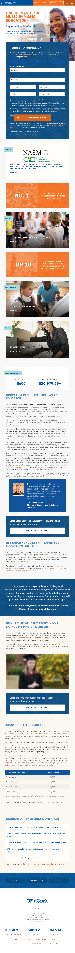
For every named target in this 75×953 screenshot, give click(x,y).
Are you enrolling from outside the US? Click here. (24, 134)
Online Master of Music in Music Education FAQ (44, 864)
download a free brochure (30, 55)
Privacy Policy (42, 921)
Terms (55, 105)
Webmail (55, 939)
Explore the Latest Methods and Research (30, 237)
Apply (14, 880)
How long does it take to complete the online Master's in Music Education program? (36, 835)
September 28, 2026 (55, 3)
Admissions (13, 939)
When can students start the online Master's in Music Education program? (36, 842)
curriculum (12, 420)
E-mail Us (37, 934)
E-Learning (55, 944)
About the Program (13, 934)
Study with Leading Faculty (23, 306)
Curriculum (13, 944)
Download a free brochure (37, 530)
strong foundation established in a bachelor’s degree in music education (40, 756)
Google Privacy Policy (45, 923)
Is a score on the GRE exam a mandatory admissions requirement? (33, 827)
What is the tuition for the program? (21, 858)
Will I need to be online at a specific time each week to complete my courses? (33, 850)
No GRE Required (17, 347)
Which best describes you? (20, 66)
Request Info (37, 880)
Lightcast (13, 796)
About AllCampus (53, 125)
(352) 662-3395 (39, 918)
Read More (15, 173)
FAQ (59, 880)
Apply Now (36, 944)
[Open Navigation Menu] (72, 3)
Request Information (36, 939)
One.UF (55, 934)
